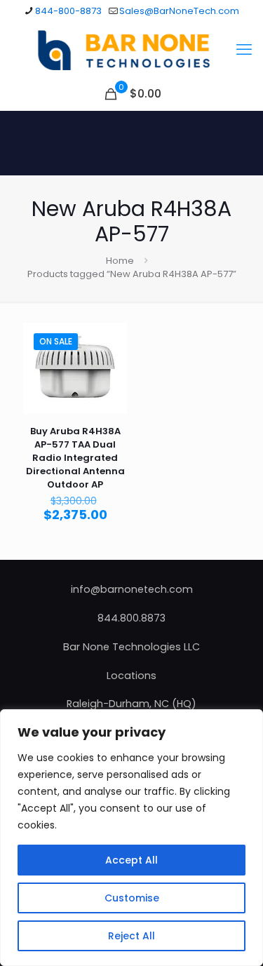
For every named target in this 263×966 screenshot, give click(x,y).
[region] (131, 837)
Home (120, 260)
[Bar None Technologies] (131, 50)
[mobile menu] (244, 50)
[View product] (111, 359)
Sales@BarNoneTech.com (179, 11)
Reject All (131, 936)
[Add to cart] (111, 339)
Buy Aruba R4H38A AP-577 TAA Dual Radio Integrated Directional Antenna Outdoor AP (75, 457)
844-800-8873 (68, 11)
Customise (131, 898)
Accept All (131, 860)
